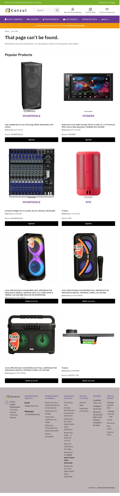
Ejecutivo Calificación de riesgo (68, 446)
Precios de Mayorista (107, 12)
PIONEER (72, 134)
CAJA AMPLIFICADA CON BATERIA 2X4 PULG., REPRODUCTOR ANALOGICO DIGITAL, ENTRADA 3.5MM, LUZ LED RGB (31, 369)
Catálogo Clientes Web (110, 405)
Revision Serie (110, 433)
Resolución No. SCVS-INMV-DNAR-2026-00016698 (69, 471)
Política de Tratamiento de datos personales (51, 428)
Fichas (109, 420)
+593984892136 (32, 414)
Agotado (31, 140)
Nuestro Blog (90, 12)
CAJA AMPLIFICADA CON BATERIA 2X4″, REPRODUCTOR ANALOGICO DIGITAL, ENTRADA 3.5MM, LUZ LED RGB (85, 291)
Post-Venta (109, 427)
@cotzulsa (97, 409)
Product (65, 211)
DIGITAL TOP (73, 375)
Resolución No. (69, 457)
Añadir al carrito (31, 301)
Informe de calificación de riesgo (51, 419)
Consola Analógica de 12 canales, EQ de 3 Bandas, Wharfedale (30, 211)
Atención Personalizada (72, 12)
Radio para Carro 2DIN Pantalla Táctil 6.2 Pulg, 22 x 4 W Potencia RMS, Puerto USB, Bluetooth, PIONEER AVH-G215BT (88, 126)
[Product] (88, 334)
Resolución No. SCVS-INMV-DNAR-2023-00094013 (69, 424)
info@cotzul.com (32, 406)
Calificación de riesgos (107, 2)
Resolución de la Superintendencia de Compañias (23, 2)
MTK (70, 218)
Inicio (7, 31)
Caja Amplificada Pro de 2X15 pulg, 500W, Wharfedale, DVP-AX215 (29, 126)
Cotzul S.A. (97, 403)
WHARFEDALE (17, 134)
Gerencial (110, 423)
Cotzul (93, 488)
